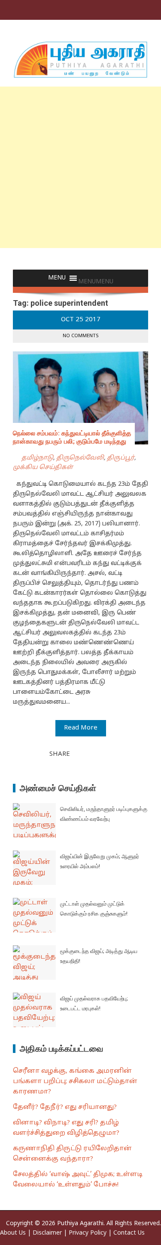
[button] (95, 282)
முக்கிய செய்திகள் (43, 467)
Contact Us (129, 1233)
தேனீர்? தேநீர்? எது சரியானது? (65, 1107)
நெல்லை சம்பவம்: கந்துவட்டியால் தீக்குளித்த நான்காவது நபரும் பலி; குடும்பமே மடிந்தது (72, 437)
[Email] (107, 753)
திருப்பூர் (120, 458)
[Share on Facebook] (79, 753)
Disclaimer (47, 1233)
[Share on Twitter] (88, 753)
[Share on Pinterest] (98, 753)
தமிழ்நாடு (37, 458)
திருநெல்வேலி (80, 458)
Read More (80, 728)
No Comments (81, 336)
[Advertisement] (80, 167)
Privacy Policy (87, 1233)
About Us (13, 1233)
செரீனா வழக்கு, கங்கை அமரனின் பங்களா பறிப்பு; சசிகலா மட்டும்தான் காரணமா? (75, 1081)
